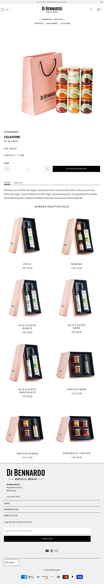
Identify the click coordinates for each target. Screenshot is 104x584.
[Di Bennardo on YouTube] (47, 551)
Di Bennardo (55, 570)
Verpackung (18, 183)
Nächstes (58, 19)
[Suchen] (91, 9)
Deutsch (10, 562)
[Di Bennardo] (52, 9)
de (7, 10)
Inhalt (7, 182)
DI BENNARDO (11, 132)
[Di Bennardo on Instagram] (52, 551)
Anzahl (6, 163)
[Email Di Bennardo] (57, 551)
